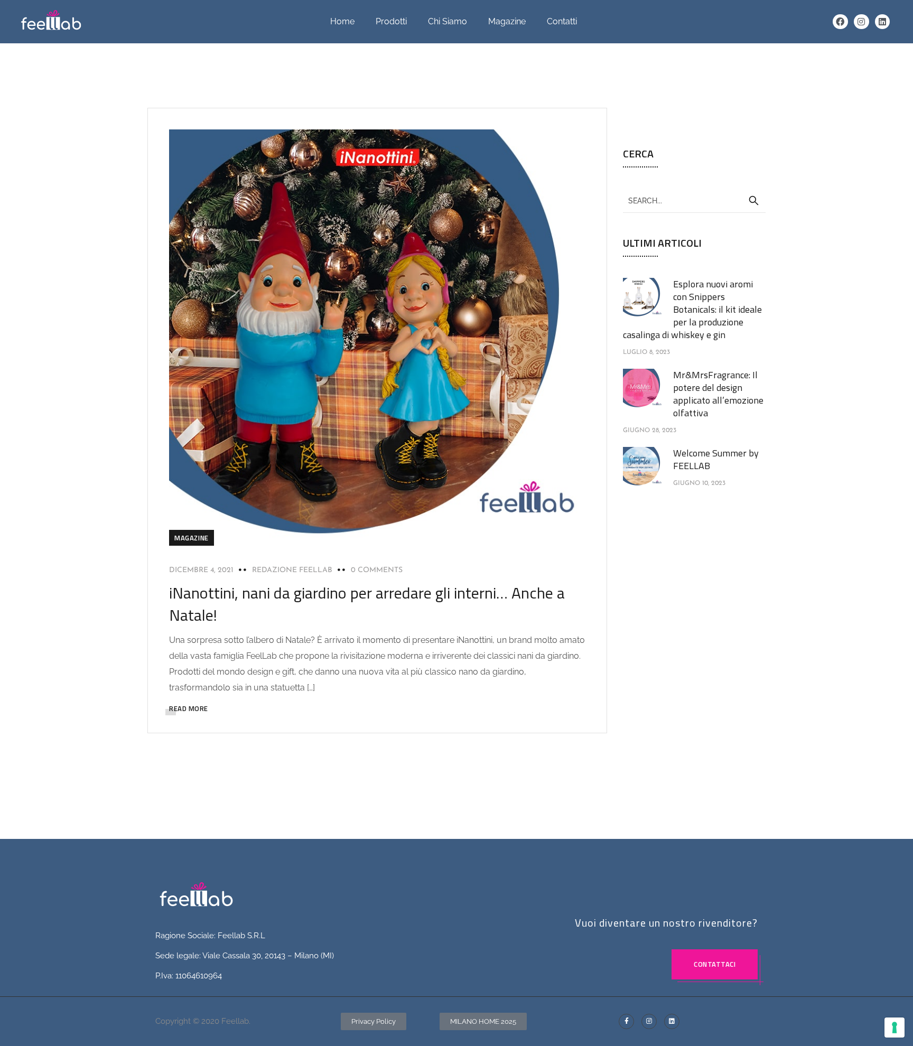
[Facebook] (840, 22)
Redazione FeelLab (292, 570)
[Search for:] (694, 200)
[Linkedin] (882, 22)
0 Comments (377, 570)
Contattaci (714, 964)
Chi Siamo (447, 21)
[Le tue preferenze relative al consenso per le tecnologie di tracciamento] (894, 1027)
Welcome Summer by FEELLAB (716, 459)
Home (342, 21)
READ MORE (188, 708)
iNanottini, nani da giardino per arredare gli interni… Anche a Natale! (367, 604)
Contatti (562, 21)
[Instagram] (861, 22)
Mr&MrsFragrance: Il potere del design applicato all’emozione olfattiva (718, 394)
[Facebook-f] (626, 1021)
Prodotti (391, 21)
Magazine (507, 21)
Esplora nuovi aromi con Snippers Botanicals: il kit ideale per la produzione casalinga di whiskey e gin (692, 309)
